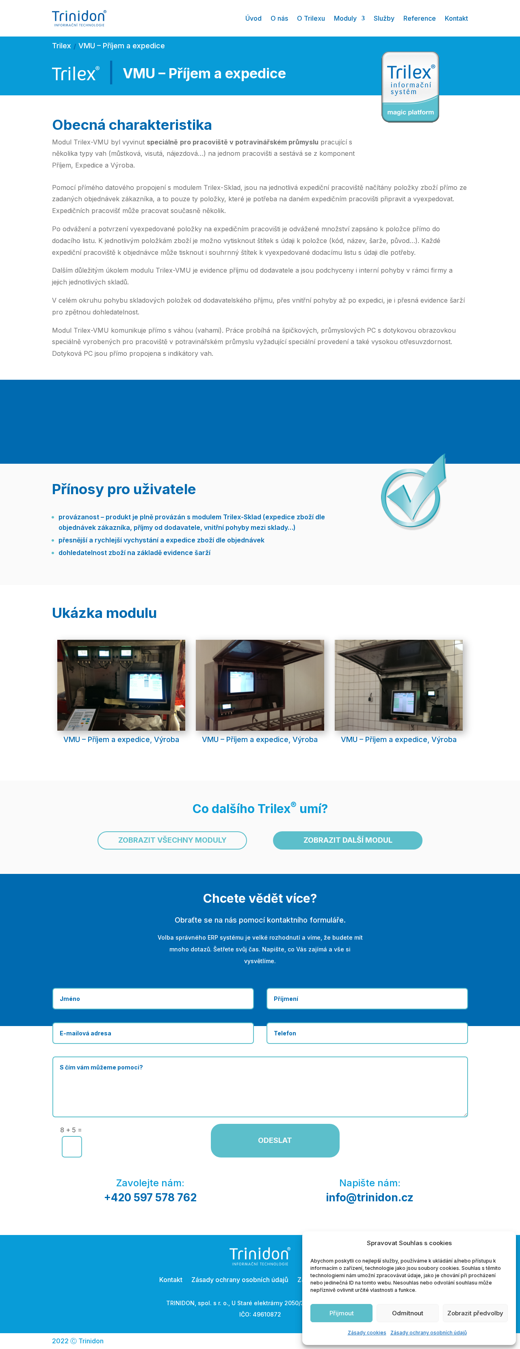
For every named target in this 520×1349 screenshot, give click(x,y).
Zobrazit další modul (347, 840)
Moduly (345, 18)
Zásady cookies (367, 1333)
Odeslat (275, 1140)
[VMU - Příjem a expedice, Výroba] (121, 728)
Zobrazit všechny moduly (172, 840)
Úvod (253, 18)
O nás (279, 18)
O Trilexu (311, 18)
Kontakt (456, 18)
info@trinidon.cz (370, 1197)
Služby (384, 18)
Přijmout (341, 1313)
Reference (419, 18)
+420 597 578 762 (150, 1197)
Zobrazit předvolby (475, 1313)
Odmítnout (407, 1313)
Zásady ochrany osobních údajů (428, 1333)
